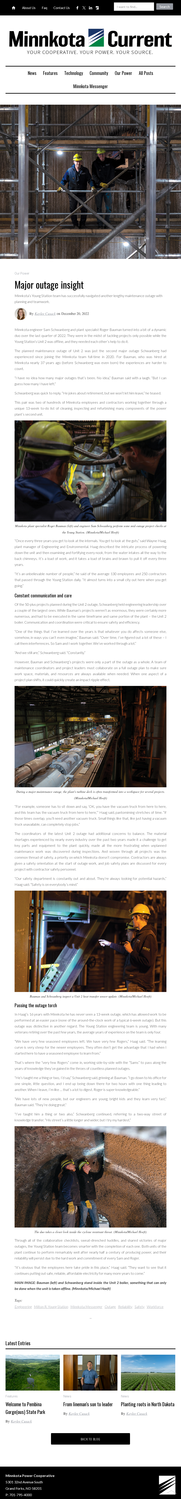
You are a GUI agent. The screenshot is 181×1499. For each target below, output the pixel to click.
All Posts (146, 73)
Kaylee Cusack (45, 313)
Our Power (123, 73)
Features (50, 73)
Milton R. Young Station (51, 1306)
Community (99, 73)
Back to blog (90, 1439)
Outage (110, 1306)
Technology (73, 73)
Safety (140, 1306)
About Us (29, 8)
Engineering (23, 1306)
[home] (90, 42)
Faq (44, 8)
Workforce (155, 1306)
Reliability (125, 1306)
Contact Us (61, 8)
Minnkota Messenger (90, 86)
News (32, 73)
